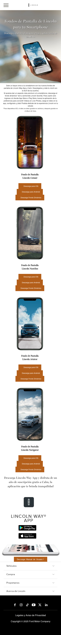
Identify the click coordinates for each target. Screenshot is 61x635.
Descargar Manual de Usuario (29, 559)
